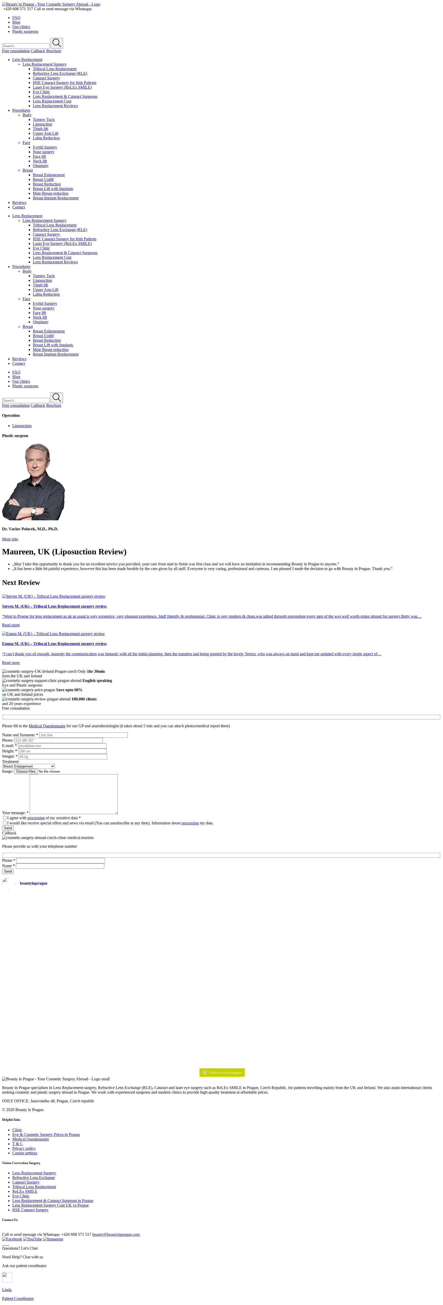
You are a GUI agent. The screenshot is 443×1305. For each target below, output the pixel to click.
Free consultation (16, 51)
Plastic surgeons (25, 31)
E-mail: (9, 745)
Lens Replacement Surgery (44, 64)
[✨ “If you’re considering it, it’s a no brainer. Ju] (111, 970)
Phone (8, 860)
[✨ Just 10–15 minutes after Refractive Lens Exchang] (38, 980)
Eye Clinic (41, 92)
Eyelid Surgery (45, 147)
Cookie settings (24, 1153)
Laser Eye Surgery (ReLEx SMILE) (62, 87)
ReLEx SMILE (24, 1191)
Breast (28, 170)
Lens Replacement (27, 59)
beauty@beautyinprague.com (116, 1234)
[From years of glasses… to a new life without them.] (404, 966)
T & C (17, 1144)
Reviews (19, 202)
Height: (9, 751)
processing (36, 818)
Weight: (10, 756)
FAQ (16, 17)
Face (26, 142)
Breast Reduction (47, 184)
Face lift (39, 156)
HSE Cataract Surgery (30, 1210)
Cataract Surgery (46, 78)
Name (8, 866)
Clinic (17, 1130)
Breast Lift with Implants (53, 189)
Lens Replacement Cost (52, 101)
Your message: (15, 813)
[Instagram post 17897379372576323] (331, 898)
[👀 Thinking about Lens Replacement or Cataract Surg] (185, 964)
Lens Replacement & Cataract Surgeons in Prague (52, 1200)
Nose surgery (43, 152)
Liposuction (42, 124)
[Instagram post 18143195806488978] (258, 898)
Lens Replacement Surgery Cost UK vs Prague (50, 1205)
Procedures (21, 110)
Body (27, 115)
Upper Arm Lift (45, 133)
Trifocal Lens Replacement (54, 69)
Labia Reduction (46, 138)
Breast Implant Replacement (55, 198)
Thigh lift (40, 129)
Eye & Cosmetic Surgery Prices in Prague (46, 1134)
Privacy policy (24, 1148)
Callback (38, 51)
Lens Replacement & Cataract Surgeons (65, 96)
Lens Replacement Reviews (55, 105)
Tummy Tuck (44, 119)
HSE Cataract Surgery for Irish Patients (64, 82)
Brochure (53, 51)
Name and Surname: (20, 735)
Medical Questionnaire (47, 726)
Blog (16, 22)
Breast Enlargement (49, 175)
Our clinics (21, 27)
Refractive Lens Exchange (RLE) (60, 73)
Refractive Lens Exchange (33, 1177)
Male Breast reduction (50, 193)
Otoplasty (40, 165)
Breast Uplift (43, 179)
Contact (18, 207)
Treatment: (10, 761)
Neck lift (40, 161)
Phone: (7, 740)
